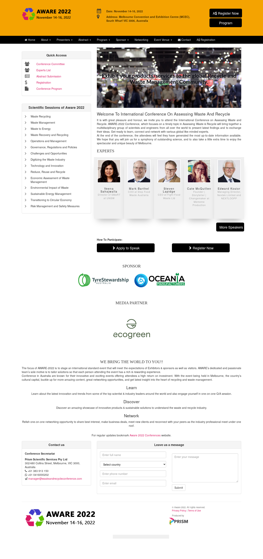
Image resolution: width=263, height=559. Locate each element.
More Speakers (231, 227)
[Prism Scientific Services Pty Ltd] (178, 521)
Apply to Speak (127, 247)
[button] (46, 40)
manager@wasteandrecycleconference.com (55, 478)
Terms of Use (194, 510)
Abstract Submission (48, 76)
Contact (186, 40)
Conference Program (49, 89)
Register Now (203, 247)
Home (31, 40)
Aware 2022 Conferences (145, 435)
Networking (141, 40)
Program (225, 22)
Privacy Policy (179, 510)
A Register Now (226, 13)
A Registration (206, 40)
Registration (43, 82)
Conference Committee (50, 64)
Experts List (43, 70)
